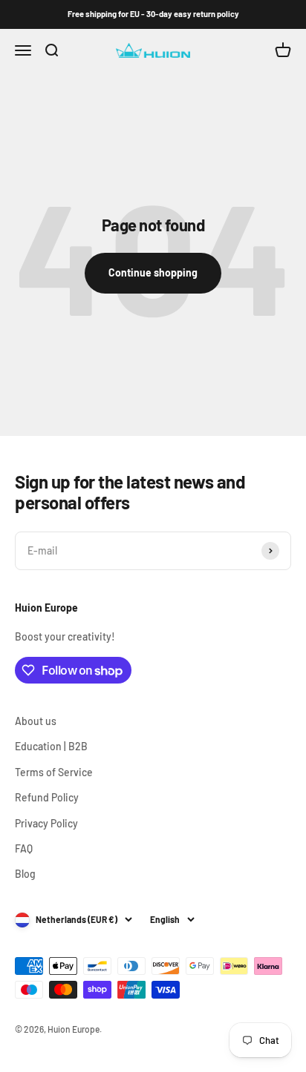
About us (35, 721)
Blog (25, 873)
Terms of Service (54, 772)
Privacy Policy (46, 823)
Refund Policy (47, 797)
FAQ (24, 848)
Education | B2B (51, 746)
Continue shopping (153, 272)
